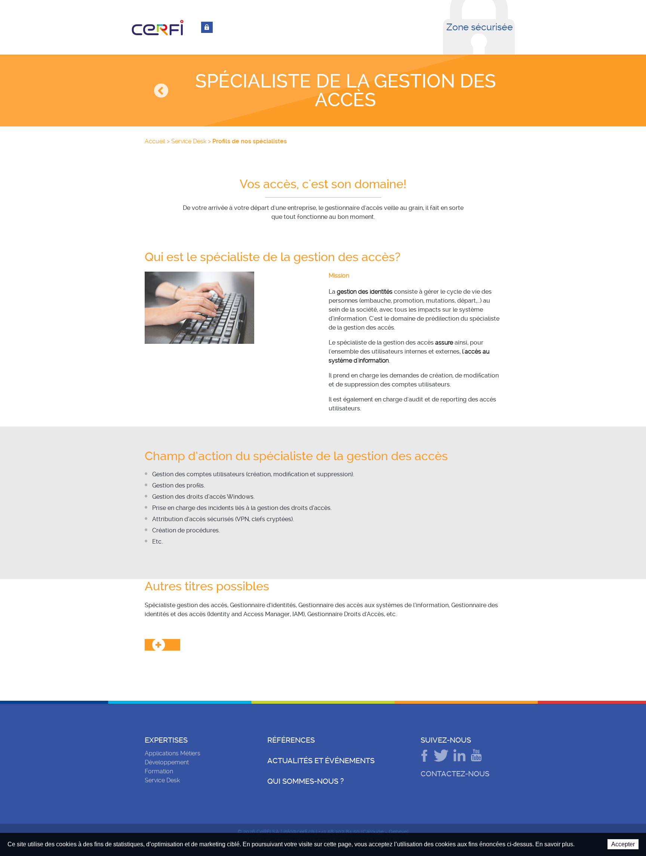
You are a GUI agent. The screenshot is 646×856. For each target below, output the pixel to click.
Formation (159, 771)
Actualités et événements (321, 760)
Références (291, 740)
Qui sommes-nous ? (305, 781)
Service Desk (188, 141)
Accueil (155, 141)
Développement (167, 762)
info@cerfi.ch (298, 832)
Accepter (623, 844)
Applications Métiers (172, 753)
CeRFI (157, 28)
